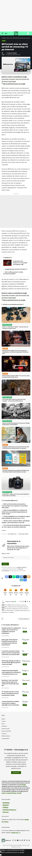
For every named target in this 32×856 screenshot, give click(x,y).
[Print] (25, 580)
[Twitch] (24, 840)
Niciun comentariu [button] (24, 618)
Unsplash (8, 793)
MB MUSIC (6, 805)
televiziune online (23, 534)
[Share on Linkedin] (17, 576)
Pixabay (14, 793)
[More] (28, 580)
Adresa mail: (6, 553)
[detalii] (23, 784)
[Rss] (29, 602)
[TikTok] (22, 840)
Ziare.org (5, 812)
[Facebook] (21, 602)
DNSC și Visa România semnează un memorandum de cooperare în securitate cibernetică (15, 505)
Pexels (3, 793)
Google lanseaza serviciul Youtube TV (16, 269)
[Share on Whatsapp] (14, 576)
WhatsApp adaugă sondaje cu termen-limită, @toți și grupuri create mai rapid (11, 662)
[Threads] (27, 840)
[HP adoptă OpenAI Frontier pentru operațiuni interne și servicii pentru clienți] (26, 693)
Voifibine (5, 807)
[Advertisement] (16, 15)
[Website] (19, 602)
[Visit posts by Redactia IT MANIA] (3, 601)
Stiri (3, 40)
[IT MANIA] (16, 33)
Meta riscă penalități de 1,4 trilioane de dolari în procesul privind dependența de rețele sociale (14, 511)
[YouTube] (25, 602)
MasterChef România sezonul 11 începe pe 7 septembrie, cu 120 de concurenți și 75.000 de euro (15, 352)
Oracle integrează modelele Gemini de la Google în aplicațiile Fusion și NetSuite (10, 703)
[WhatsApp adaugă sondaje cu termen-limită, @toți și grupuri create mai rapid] (26, 662)
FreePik (19, 793)
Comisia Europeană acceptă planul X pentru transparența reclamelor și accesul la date (11, 652)
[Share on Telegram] (21, 576)
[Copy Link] (21, 580)
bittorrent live (12, 534)
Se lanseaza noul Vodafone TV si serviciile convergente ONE (20, 262)
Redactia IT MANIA (12, 53)
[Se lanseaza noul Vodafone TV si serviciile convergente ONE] (7, 263)
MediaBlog (6, 803)
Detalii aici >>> (15, 832)
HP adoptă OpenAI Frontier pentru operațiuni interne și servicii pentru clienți (10, 693)
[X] (23, 602)
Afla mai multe (16, 772)
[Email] (28, 576)
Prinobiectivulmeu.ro (9, 810)
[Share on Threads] (25, 576)
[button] (3, 33)
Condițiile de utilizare (21, 567)
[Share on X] (10, 576)
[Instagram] (27, 602)
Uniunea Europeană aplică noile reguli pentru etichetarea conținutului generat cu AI (11, 672)
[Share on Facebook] (6, 576)
